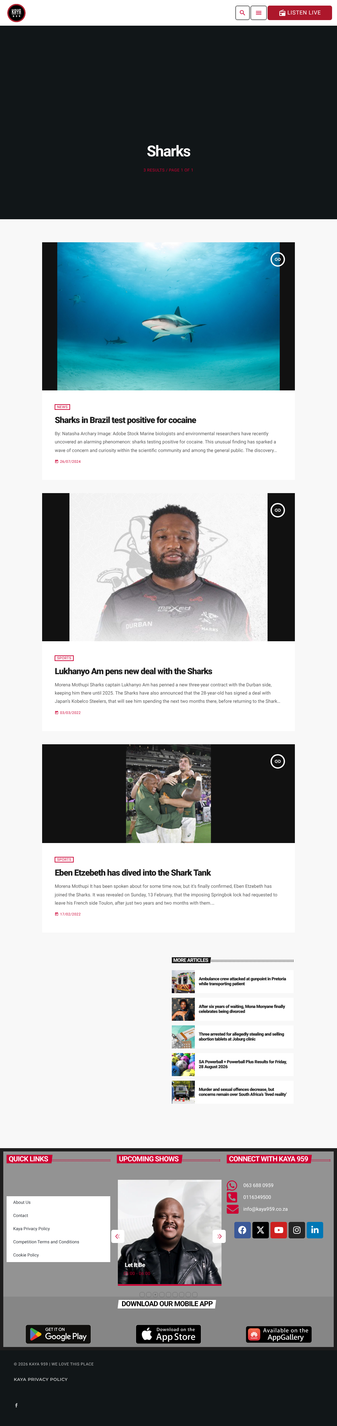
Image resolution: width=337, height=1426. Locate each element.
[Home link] (16, 12)
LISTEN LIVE (300, 12)
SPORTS (64, 658)
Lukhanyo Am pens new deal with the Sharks (133, 671)
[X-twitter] (260, 1230)
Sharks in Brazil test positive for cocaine (125, 420)
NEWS (62, 407)
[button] (142, 1294)
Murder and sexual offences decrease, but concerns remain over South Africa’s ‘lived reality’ (243, 1092)
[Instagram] (297, 1230)
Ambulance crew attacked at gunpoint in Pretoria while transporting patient (242, 982)
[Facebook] (242, 1230)
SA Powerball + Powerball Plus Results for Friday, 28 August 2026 (243, 1065)
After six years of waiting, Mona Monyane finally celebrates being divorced (242, 1009)
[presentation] (118, 1236)
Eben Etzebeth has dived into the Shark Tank (133, 873)
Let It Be (133, 1265)
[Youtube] (279, 1230)
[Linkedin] (315, 1230)
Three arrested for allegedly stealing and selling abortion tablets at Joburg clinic (241, 1037)
